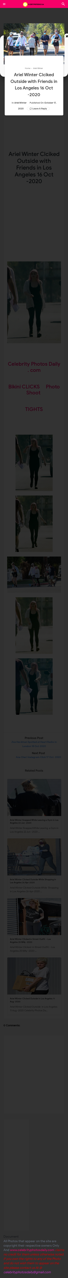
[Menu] (4, 4)
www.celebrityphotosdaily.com (32, 1250)
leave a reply (39, 108)
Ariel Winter (20, 102)
